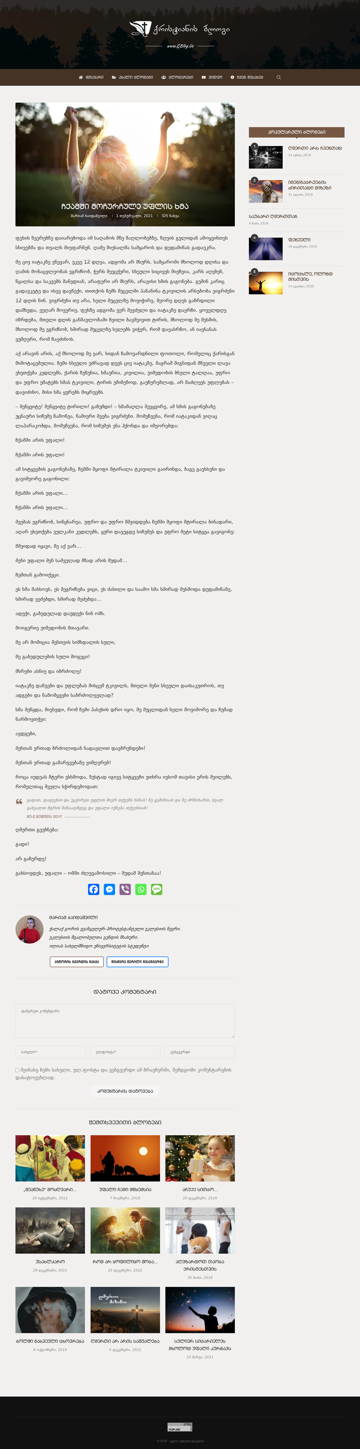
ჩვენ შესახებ (249, 77)
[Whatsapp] (141, 889)
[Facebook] (93, 889)
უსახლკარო (50, 1262)
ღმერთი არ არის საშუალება (125, 1342)
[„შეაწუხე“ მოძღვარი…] (50, 1158)
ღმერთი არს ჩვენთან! (315, 149)
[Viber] (125, 889)
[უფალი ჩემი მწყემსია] (125, 1158)
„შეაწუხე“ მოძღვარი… (50, 1190)
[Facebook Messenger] (109, 889)
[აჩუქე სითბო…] (200, 1158)
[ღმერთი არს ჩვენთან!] (266, 157)
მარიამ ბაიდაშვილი (89, 216)
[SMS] (156, 889)
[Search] (279, 77)
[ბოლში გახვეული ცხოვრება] (50, 1310)
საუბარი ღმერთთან (273, 217)
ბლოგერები (180, 77)
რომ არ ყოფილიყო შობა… (125, 1262)
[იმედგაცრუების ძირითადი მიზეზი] (266, 191)
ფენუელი (299, 240)
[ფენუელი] (266, 249)
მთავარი (94, 77)
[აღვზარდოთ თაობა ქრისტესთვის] (200, 1230)
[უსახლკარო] (50, 1230)
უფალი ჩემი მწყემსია (125, 1190)
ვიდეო (214, 77)
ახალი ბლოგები (135, 77)
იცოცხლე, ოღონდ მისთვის (310, 277)
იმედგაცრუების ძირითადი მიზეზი (309, 185)
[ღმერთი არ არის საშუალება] (125, 1310)
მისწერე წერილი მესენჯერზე (137, 962)
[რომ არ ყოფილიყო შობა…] (125, 1230)
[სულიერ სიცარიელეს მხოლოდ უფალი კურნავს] (200, 1310)
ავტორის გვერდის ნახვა (77, 962)
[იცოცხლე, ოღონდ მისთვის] (266, 283)
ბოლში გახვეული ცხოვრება (50, 1342)
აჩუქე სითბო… (200, 1190)
